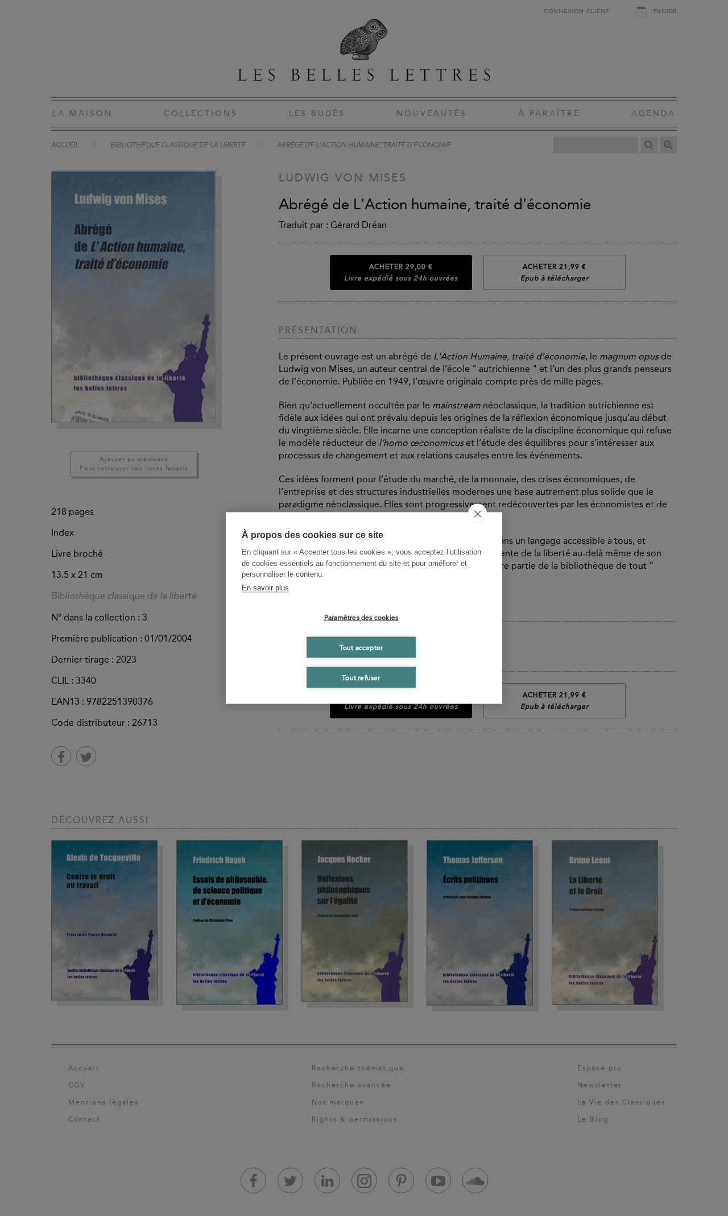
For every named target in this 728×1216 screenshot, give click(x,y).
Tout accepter (361, 647)
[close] (477, 513)
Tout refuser (361, 677)
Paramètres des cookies (361, 617)
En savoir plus (265, 587)
